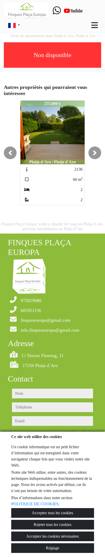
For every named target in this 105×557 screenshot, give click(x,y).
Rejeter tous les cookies (52, 524)
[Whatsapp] (57, 11)
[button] (10, 152)
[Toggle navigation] (94, 25)
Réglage (52, 548)
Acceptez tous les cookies (52, 513)
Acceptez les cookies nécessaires (52, 536)
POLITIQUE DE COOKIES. (35, 504)
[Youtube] (73, 11)
